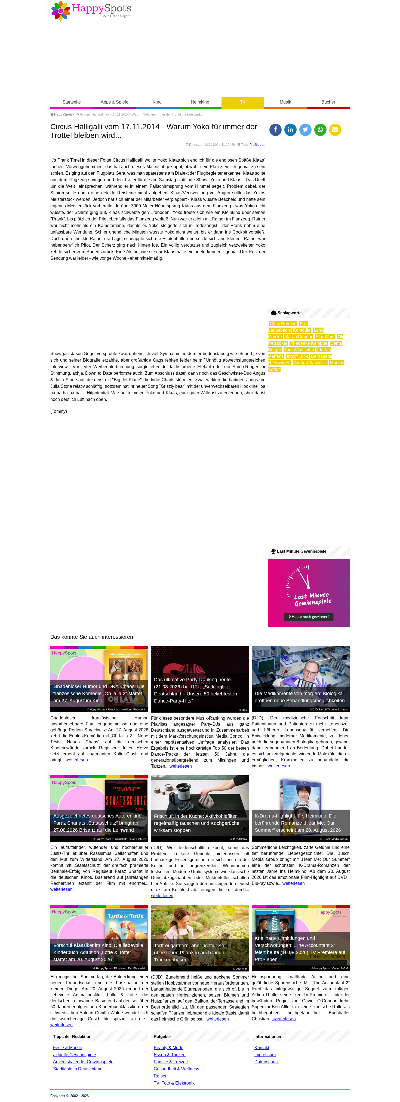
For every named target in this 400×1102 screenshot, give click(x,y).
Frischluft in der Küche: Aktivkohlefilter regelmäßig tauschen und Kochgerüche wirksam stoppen (196, 823)
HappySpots (62, 114)
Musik (285, 102)
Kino (157, 102)
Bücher (328, 102)
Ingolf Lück (297, 356)
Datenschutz (266, 1061)
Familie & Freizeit (171, 1061)
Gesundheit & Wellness (176, 1069)
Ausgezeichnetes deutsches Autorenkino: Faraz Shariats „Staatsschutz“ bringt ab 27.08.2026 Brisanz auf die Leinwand (98, 823)
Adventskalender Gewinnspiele (83, 1061)
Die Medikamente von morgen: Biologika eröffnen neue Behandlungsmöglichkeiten (300, 697)
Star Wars (325, 336)
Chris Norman (283, 323)
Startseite (72, 102)
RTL (244, 709)
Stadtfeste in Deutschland (78, 1069)
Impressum (265, 1054)
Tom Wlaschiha (299, 349)
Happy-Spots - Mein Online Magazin (91, 11)
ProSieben (257, 145)
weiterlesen (76, 760)
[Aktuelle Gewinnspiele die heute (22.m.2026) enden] (309, 625)
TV (243, 102)
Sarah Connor (298, 336)
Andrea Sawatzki (310, 363)
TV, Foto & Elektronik (174, 1083)
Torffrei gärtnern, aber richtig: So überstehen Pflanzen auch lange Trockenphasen (189, 952)
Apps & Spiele (114, 102)
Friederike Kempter (308, 343)
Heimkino (200, 102)
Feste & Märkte (67, 1047)
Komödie (301, 330)
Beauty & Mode (168, 1047)
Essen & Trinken (170, 1054)
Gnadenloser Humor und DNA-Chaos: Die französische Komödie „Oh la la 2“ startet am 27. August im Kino (98, 693)
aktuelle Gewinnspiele (74, 1054)
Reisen (161, 1076)
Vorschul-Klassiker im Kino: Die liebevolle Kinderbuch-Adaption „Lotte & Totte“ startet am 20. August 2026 (98, 952)
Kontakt (261, 1047)
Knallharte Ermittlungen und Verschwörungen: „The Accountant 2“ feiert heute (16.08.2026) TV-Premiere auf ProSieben (300, 949)
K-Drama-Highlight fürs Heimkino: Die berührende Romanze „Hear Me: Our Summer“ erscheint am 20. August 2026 (298, 823)
